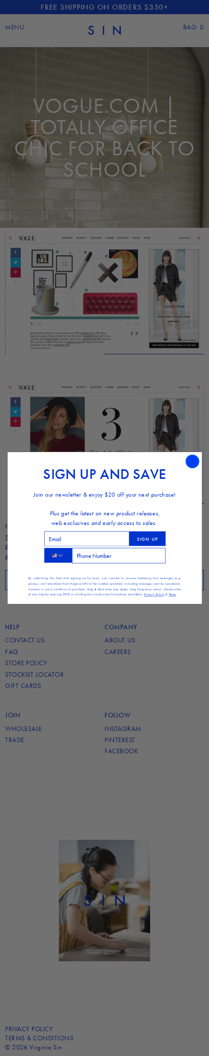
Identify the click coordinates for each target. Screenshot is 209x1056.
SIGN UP (147, 539)
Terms (172, 594)
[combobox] (58, 555)
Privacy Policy (154, 594)
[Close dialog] (192, 461)
